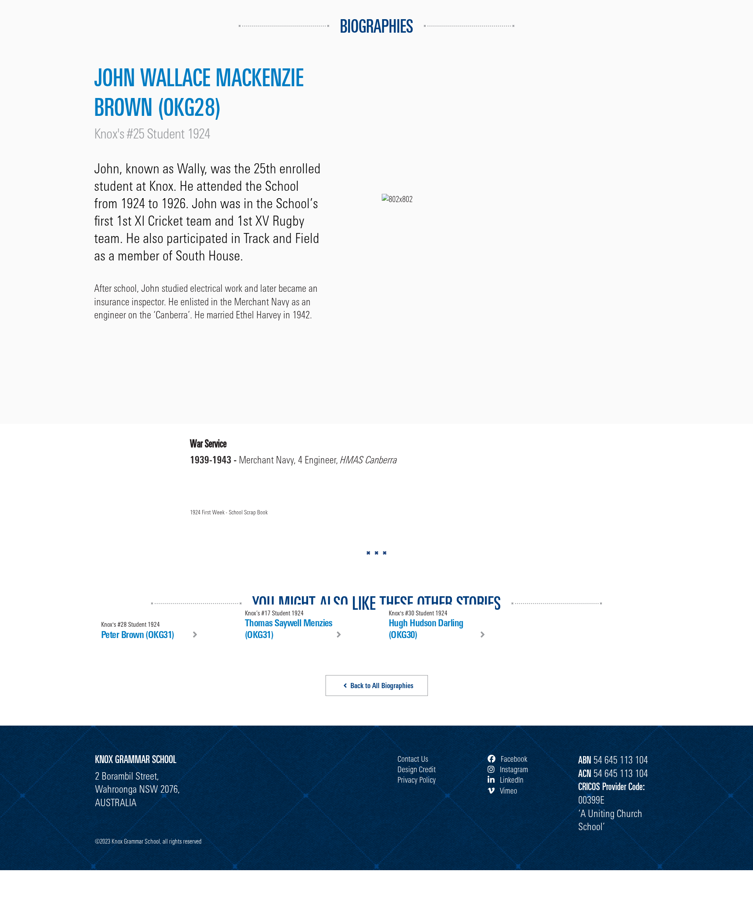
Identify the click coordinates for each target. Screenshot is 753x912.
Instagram (513, 769)
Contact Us (412, 758)
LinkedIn (510, 779)
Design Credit (416, 769)
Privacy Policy (416, 779)
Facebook (513, 758)
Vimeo (507, 790)
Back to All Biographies (382, 685)
